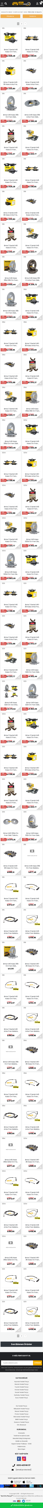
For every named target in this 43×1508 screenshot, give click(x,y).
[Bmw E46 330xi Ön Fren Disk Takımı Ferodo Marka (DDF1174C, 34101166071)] (10, 821)
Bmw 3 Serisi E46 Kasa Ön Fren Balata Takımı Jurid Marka (32, 148)
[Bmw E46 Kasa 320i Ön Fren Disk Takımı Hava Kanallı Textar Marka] (32, 658)
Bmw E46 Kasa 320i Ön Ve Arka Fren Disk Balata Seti (10, 704)
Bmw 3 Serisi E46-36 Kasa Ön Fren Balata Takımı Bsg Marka (10, 867)
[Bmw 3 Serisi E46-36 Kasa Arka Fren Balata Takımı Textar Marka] (10, 71)
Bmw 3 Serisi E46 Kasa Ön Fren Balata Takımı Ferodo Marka (32, 51)
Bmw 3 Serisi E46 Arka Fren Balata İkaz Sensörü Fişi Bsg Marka (11, 932)
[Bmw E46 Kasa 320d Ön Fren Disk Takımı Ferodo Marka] (10, 560)
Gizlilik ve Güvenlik (21, 1441)
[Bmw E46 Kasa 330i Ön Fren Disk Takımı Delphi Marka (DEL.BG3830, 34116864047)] (32, 821)
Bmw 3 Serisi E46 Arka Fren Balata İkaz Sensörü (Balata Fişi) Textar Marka (32, 932)
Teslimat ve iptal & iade (21, 1436)
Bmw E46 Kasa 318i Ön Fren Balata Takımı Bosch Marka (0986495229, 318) (10, 1063)
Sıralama (32, 16)
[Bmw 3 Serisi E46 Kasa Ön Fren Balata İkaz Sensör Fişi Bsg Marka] (32, 887)
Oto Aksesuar (21, 1425)
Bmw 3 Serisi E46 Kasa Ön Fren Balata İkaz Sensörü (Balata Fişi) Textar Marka (10, 900)
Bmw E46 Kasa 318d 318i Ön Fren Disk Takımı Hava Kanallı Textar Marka (11, 279)
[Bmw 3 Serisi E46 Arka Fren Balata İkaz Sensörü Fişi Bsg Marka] (10, 919)
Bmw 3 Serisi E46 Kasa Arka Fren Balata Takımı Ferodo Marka (32, 83)
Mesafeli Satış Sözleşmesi (21, 1438)
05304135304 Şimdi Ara (22, 1505)
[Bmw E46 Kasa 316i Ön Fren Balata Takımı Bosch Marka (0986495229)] (32, 854)
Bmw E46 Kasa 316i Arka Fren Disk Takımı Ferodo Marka (32, 116)
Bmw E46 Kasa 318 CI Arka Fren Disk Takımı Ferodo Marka (32, 279)
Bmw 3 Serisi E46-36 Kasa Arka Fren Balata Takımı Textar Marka (10, 83)
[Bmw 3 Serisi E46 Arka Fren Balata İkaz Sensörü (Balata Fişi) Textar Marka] (32, 919)
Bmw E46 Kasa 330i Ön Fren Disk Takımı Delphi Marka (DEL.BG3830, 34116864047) (32, 834)
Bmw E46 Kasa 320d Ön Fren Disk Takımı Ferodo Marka (10, 573)
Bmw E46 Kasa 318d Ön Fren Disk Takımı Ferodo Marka (11, 442)
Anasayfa (21, 1433)
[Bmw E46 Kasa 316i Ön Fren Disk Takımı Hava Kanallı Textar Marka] (10, 952)
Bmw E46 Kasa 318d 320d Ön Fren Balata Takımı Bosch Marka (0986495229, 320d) (10, 1161)
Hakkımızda (21, 1446)
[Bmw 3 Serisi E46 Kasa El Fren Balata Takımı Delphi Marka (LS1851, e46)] (10, 136)
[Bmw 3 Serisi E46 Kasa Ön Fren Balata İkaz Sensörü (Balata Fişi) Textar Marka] (10, 887)
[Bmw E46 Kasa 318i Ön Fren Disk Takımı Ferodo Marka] (10, 299)
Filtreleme (10, 16)
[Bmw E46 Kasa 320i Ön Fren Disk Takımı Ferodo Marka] (32, 691)
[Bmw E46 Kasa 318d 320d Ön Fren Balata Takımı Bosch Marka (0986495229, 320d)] (10, 1148)
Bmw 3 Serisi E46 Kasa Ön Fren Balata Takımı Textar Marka (11, 51)
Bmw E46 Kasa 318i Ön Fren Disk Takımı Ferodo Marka (10, 312)
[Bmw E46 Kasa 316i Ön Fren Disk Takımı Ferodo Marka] (10, 103)
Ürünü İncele (18, 56)
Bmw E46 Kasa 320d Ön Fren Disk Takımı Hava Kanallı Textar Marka (32, 540)
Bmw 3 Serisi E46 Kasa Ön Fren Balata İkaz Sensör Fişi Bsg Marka (32, 900)
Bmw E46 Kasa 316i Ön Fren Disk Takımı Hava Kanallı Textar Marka (10, 965)
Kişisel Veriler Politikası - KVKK (22, 1444)
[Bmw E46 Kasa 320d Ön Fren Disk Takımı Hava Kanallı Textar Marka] (32, 528)
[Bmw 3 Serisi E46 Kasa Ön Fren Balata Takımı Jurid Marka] (32, 136)
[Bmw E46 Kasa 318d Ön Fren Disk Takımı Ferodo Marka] (10, 430)
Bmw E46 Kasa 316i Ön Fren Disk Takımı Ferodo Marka (10, 116)
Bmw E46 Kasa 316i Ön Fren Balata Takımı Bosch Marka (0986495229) (32, 867)
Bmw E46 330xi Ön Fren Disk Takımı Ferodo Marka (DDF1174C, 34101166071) (10, 834)
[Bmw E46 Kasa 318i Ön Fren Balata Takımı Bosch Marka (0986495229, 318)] (10, 1050)
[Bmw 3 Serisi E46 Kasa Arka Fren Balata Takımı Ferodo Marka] (32, 71)
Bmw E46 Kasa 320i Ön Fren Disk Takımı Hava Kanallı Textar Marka (32, 671)
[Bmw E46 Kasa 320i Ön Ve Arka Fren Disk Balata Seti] (10, 691)
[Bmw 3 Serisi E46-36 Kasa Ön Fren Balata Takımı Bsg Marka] (10, 854)
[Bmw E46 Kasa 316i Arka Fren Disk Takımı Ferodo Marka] (32, 103)
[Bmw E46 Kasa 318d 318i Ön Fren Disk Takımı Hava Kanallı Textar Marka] (10, 266)
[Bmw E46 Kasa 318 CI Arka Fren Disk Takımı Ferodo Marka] (32, 266)
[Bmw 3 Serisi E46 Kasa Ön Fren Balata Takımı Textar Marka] (10, 38)
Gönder (37, 1363)
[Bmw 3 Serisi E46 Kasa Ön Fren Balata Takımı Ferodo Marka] (32, 38)
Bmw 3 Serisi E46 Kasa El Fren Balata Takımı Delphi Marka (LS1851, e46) (11, 148)
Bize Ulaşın (21, 1449)
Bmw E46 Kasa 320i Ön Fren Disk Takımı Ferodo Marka (32, 704)
